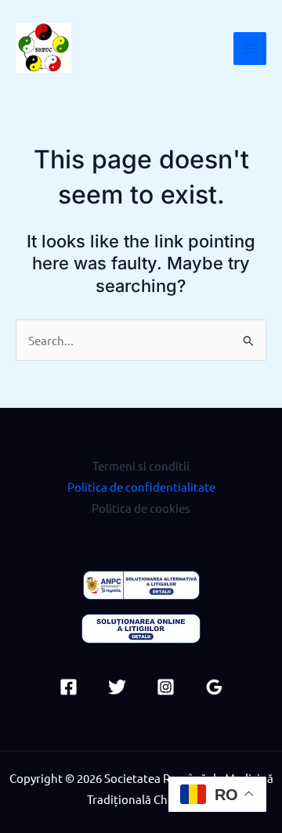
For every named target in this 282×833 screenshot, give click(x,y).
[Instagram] (166, 687)
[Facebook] (69, 687)
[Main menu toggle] (249, 48)
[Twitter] (117, 687)
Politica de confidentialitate (141, 486)
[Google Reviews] (214, 687)
